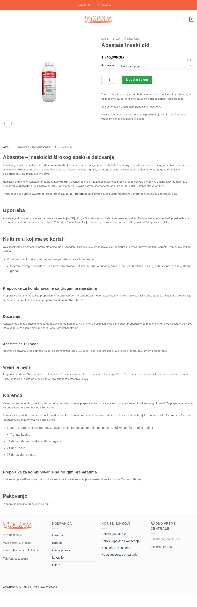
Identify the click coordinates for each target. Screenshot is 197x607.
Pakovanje (107, 65)
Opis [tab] (6, 146)
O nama (57, 535)
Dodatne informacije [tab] (34, 146)
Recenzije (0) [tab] (64, 146)
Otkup (56, 565)
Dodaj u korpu (137, 79)
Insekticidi (132, 38)
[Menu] (5, 19)
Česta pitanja (61, 550)
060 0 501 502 (85, 5)
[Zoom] (8, 123)
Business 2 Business (115, 547)
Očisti (190, 60)
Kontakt (57, 542)
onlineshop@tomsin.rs (106, 5)
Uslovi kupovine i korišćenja (120, 541)
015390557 (21, 558)
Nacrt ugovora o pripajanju (119, 554)
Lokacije (58, 557)
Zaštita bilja (110, 38)
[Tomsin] (98, 19)
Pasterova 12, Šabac (25, 550)
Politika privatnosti (113, 534)
